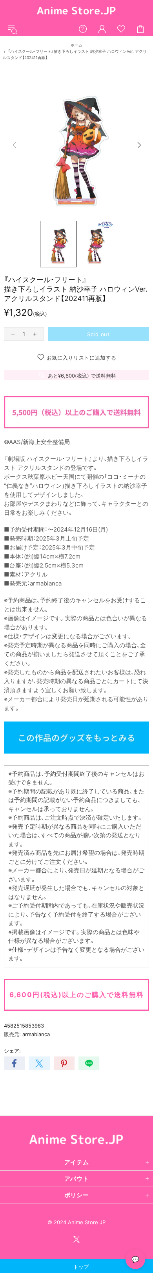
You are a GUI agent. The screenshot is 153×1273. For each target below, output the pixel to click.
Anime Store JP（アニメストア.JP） (76, 11)
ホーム (76, 45)
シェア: (12, 1050)
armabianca (36, 1034)
